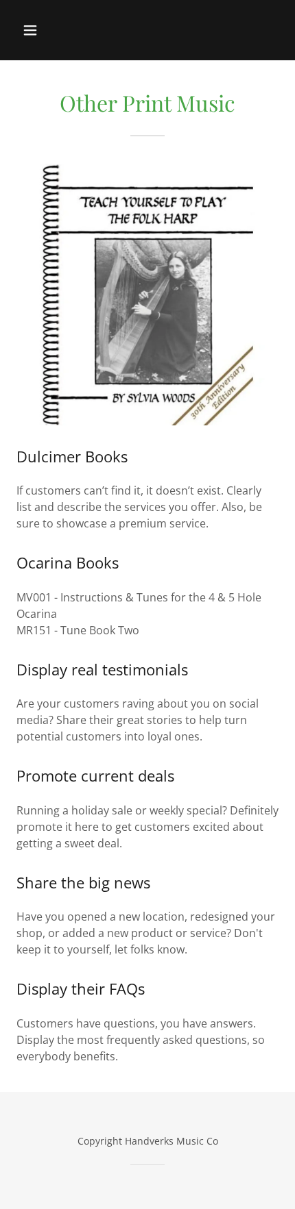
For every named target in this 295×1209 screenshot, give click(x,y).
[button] (33, 30)
